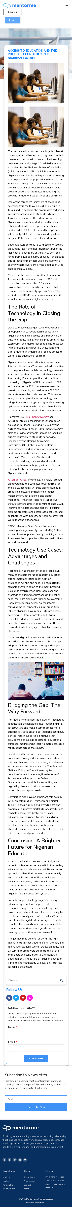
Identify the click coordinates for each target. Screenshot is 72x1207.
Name (12, 1027)
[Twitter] (16, 998)
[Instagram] (30, 998)
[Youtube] (23, 998)
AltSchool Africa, (17, 479)
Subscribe (36, 1058)
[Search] (61, 980)
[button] (66, 6)
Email (12, 1042)
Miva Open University (36, 417)
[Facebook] (9, 998)
